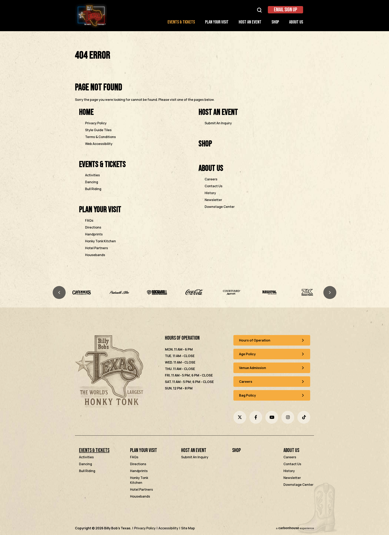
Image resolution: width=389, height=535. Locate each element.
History (210, 193)
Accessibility (168, 528)
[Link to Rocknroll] (119, 292)
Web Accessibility (98, 143)
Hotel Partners (96, 248)
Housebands (95, 255)
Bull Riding (93, 189)
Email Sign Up (285, 10)
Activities (92, 175)
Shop (275, 22)
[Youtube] (271, 417)
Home (86, 112)
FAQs (89, 220)
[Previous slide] (59, 292)
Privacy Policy (96, 123)
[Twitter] (239, 417)
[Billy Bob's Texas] (110, 372)
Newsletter (213, 200)
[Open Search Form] (259, 10)
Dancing (91, 182)
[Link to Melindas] (307, 292)
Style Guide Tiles (98, 130)
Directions (93, 227)
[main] (194, 159)
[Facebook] (255, 417)
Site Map (188, 528)
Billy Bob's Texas (91, 15)
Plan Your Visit (217, 22)
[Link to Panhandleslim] (82, 292)
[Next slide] (329, 292)
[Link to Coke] (157, 292)
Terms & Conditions (100, 137)
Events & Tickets (181, 22)
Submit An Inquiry (218, 123)
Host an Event (250, 22)
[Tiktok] (303, 417)
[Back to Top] (382, 522)
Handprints (94, 234)
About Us (296, 22)
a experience (295, 528)
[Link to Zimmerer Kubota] (269, 292)
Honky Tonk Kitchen (100, 241)
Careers (211, 179)
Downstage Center (220, 206)
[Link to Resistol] (232, 292)
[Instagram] (287, 417)
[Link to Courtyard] (194, 292)
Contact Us (213, 186)
